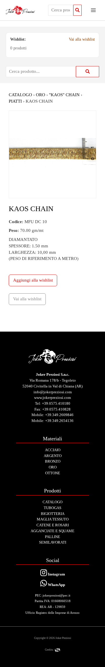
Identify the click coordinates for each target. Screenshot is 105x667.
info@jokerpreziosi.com (53, 392)
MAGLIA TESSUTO (53, 519)
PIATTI (15, 101)
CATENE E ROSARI (52, 525)
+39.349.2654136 (59, 420)
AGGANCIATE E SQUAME (52, 531)
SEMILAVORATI (52, 542)
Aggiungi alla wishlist (33, 280)
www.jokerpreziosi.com (52, 397)
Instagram (56, 574)
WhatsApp (56, 584)
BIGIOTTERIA (52, 513)
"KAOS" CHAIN (64, 94)
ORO (40, 94)
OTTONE (52, 473)
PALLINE (52, 537)
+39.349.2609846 (59, 415)
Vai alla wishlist (82, 39)
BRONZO (52, 461)
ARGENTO (53, 456)
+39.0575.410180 (56, 403)
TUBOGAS (52, 508)
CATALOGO (20, 94)
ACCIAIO (52, 450)
